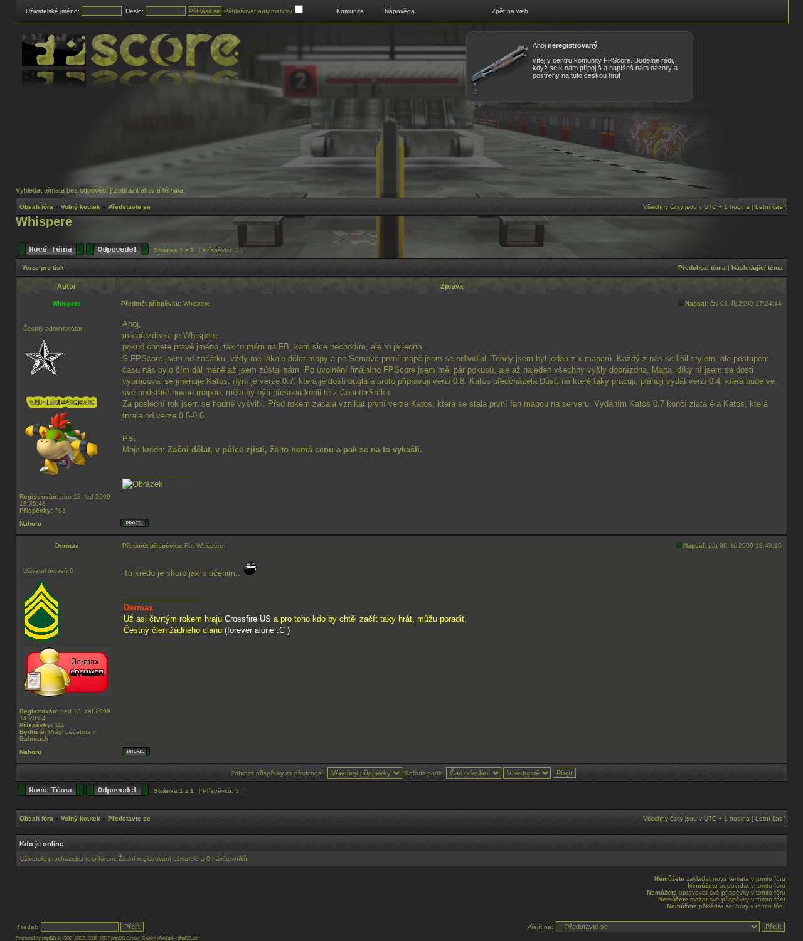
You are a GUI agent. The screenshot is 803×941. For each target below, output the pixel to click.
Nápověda (400, 11)
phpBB (49, 938)
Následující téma (757, 267)
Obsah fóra (36, 206)
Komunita (350, 11)
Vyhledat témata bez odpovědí (62, 190)
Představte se (129, 206)
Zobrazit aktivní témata (148, 190)
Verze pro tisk (43, 267)
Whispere (44, 221)
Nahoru (30, 523)
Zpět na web (510, 11)
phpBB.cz (188, 938)
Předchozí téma (702, 267)
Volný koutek (80, 206)
